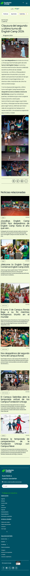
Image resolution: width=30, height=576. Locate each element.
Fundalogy (3, 544)
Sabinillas (6, 392)
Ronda (6, 305)
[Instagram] (16, 567)
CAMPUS (3, 305)
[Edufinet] (6, 542)
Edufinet (3, 541)
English (3, 217)
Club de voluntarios (5, 547)
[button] (23, 2)
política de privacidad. (17, 482)
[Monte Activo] (8, 539)
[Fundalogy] (7, 544)
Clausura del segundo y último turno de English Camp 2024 (14, 28)
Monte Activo (4, 539)
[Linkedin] (13, 567)
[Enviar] (25, 486)
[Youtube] (6, 567)
